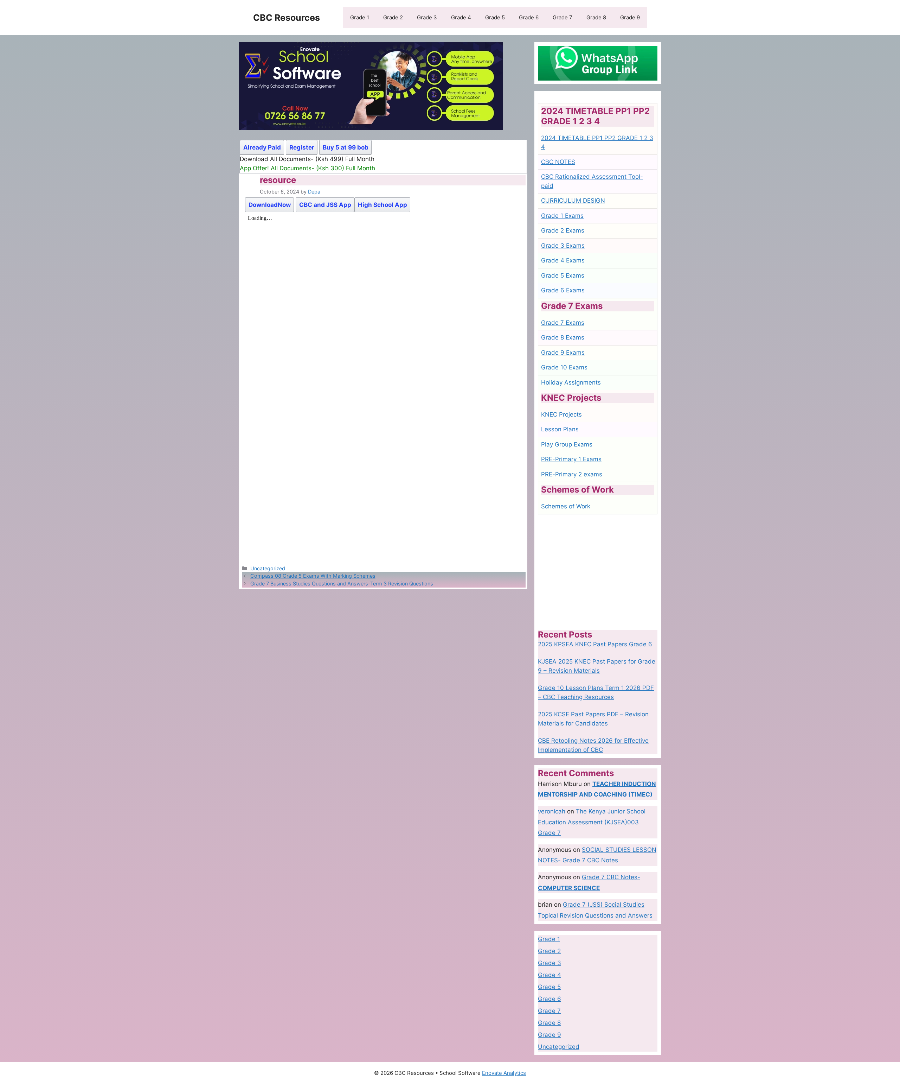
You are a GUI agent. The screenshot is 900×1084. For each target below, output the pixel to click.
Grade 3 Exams (563, 245)
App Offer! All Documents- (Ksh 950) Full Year (304, 168)
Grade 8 (596, 17)
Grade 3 (427, 17)
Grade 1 (359, 17)
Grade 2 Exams (562, 230)
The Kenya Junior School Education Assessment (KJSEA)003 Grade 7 (591, 822)
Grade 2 (393, 17)
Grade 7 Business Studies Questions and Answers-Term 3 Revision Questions (341, 584)
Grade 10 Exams (564, 367)
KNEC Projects (561, 414)
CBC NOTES (558, 161)
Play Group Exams (566, 444)
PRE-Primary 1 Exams (571, 459)
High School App (382, 204)
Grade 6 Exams (563, 290)
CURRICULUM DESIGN (573, 200)
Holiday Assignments (571, 382)
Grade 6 (529, 17)
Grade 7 (562, 17)
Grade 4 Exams (563, 260)
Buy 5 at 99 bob (345, 147)
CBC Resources (286, 17)
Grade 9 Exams (563, 352)
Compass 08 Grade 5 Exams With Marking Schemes (312, 576)
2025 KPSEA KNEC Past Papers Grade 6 (595, 644)
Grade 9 (630, 17)
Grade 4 (461, 17)
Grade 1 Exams (562, 215)
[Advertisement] (597, 572)
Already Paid (262, 147)
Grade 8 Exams (562, 337)
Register (301, 147)
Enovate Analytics (504, 1073)
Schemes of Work (565, 506)
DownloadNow (270, 204)
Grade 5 (495, 17)
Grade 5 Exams (562, 275)
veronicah (551, 811)
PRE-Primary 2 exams (571, 474)
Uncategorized (267, 568)
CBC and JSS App (325, 204)
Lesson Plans (560, 429)
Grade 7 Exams (562, 322)
